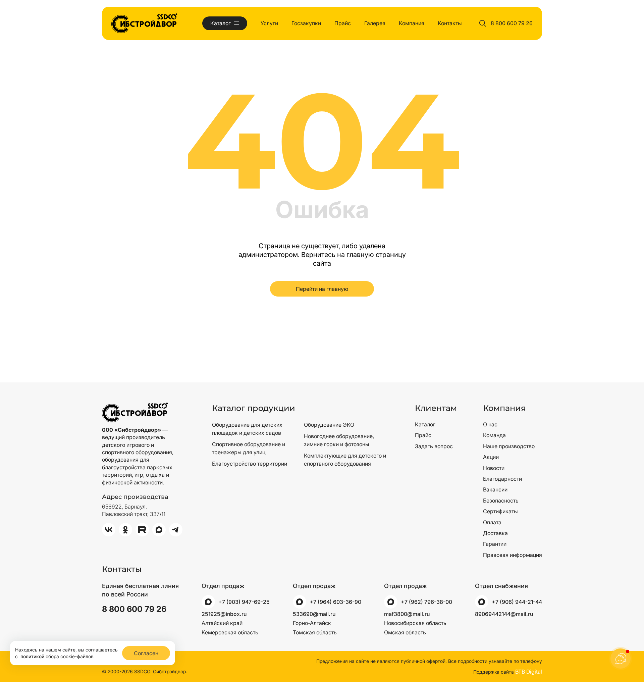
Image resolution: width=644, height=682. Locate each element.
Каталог (425, 424)
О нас (490, 424)
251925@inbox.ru (224, 614)
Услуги (269, 23)
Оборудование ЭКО (329, 424)
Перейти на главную (322, 288)
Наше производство (509, 446)
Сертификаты (500, 511)
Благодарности (502, 478)
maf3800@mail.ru (407, 614)
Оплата (492, 522)
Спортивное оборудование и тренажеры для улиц (248, 448)
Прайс (342, 23)
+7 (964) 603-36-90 (335, 601)
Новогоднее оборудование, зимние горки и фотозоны (339, 440)
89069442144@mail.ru (504, 614)
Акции (491, 457)
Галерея (374, 23)
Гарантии (494, 543)
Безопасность (501, 500)
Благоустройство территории (249, 463)
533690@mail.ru (314, 614)
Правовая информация (512, 555)
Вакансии (495, 489)
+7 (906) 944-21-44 (517, 601)
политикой (32, 656)
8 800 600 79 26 (512, 23)
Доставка (495, 533)
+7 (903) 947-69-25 (244, 601)
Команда (494, 435)
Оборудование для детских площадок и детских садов (247, 428)
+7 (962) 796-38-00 (426, 601)
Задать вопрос (434, 446)
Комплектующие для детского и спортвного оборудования (345, 459)
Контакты (450, 23)
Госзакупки (306, 23)
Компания (411, 23)
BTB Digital (528, 671)
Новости (493, 468)
